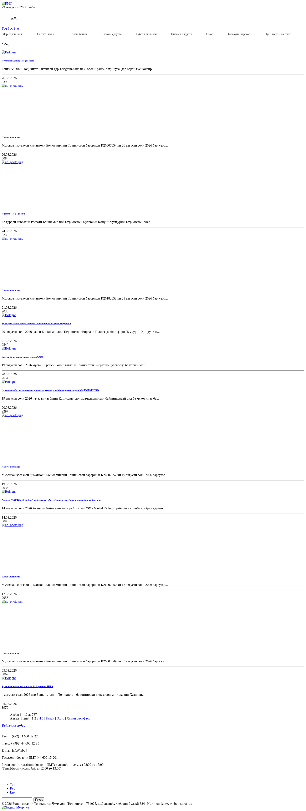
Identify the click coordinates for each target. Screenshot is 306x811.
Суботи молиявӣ (146, 34)
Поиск (39, 799)
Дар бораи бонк (13, 34)
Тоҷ (4, 28)
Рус (10, 28)
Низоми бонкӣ (77, 34)
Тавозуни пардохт (239, 34)
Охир (60, 718)
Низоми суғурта (111, 34)
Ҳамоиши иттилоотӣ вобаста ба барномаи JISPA (27, 686)
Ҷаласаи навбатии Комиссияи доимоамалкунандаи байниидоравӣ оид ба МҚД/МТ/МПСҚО (50, 390)
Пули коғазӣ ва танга (278, 34)
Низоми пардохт (181, 34)
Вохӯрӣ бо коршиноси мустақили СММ (22, 357)
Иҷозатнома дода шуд (13, 213)
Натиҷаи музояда (11, 137)
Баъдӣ (50, 718)
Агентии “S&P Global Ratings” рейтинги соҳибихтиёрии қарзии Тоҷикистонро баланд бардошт (51, 500)
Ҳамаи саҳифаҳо (78, 718)
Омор (209, 34)
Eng (16, 28)
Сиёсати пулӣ (45, 34)
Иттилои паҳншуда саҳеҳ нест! (18, 60)
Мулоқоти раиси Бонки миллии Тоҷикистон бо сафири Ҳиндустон (36, 323)
